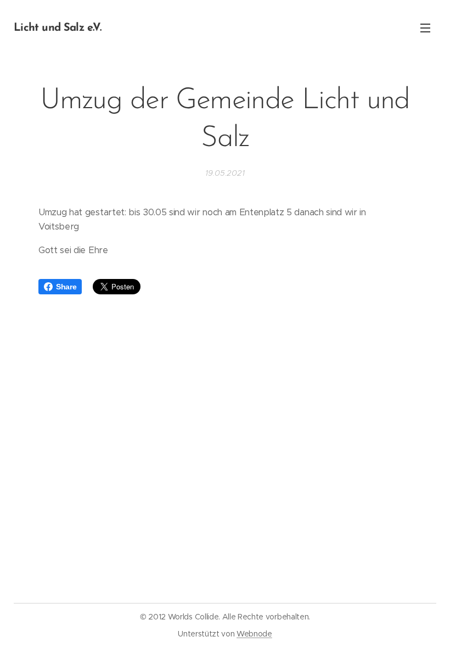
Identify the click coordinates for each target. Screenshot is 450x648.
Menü (425, 27)
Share (66, 286)
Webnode (254, 634)
